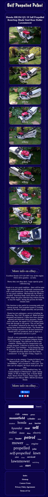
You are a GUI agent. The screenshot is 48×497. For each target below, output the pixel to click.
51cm (23, 457)
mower (17, 442)
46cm (28, 433)
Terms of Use (25, 491)
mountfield (17, 418)
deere (21, 433)
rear (27, 428)
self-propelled (20, 453)
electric (37, 432)
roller (13, 432)
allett (17, 457)
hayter (18, 438)
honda (22, 422)
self (36, 427)
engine (34, 443)
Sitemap (25, 479)
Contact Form (25, 483)
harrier (38, 423)
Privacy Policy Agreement (25, 487)
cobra (11, 439)
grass (33, 415)
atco (39, 419)
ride (17, 414)
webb (21, 466)
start (28, 465)
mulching (35, 462)
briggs (39, 439)
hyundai (17, 428)
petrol (29, 437)
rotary (25, 414)
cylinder (31, 418)
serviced (31, 457)
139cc (27, 444)
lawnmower (20, 461)
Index (25, 476)
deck (30, 423)
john (34, 449)
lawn (36, 453)
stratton (12, 423)
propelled (22, 448)
